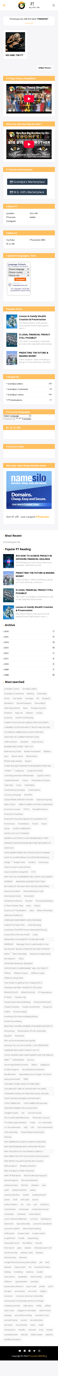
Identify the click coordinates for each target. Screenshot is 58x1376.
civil (35, 1204)
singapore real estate (26, 1310)
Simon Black (40, 703)
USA (32, 1127)
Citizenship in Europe (40, 780)
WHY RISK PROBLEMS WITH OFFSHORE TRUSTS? (24, 1146)
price (50, 1286)
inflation (29, 713)
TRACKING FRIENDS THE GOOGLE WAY (20, 1108)
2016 (29, 631)
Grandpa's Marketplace (29, 182)
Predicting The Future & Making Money (21, 1016)
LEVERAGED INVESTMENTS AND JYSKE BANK (22, 920)
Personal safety (20, 1011)
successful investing (23, 1315)
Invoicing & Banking (44, 901)
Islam (28, 905)
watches (49, 1334)
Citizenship (42, 693)
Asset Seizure (37, 741)
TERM (25, 1079)
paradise (34, 1281)
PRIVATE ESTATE (11, 992)
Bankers (47, 751)
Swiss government (12, 1079)
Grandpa (29, 698)
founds (39, 1243)
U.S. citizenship (45, 1122)
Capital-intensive (11, 780)
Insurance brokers (12, 891)
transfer (21, 1329)
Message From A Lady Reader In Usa (32, 944)
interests (23, 1257)
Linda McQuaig (34, 925)
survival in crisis (42, 1315)
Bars (6, 756)
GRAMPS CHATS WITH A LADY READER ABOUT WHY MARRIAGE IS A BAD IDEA (26, 838)
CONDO (7, 770)
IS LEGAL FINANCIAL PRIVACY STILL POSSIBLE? (34, 336)
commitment (9, 1209)
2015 (29, 636)
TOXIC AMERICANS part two (35, 1103)
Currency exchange (12, 794)
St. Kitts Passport (11, 1069)
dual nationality (23, 1223)
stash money (44, 1310)
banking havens (39, 1194)
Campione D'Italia (35, 770)
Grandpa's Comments (30, 389)
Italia (32, 910)
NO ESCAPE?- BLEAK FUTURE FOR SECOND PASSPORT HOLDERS (27, 949)
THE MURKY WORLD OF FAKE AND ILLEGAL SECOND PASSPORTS (26, 1094)
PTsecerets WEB (37, 239)
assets (32, 1190)
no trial (48, 1276)
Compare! (20, 279)
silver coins (9, 1310)
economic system (12, 1228)
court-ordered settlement (15, 1219)
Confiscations (34, 790)
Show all (29, 23)
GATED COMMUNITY (22, 828)
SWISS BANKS (18, 1060)
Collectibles (29, 785)
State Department (12, 708)
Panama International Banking (17, 1002)
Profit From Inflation (13, 1021)
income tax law (10, 1252)
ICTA (33, 872)
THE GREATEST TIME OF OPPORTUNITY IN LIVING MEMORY (25, 1089)
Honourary (43, 862)
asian (6, 1190)
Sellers (34, 1064)
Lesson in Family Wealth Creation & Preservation (32, 318)
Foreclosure (9, 823)
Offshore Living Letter (13, 978)
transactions (9, 1329)
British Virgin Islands (13, 761)
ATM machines (10, 741)
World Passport (11, 1180)
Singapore (44, 1064)
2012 (29, 653)
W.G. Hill (33, 213)
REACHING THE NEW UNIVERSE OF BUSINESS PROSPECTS (28, 1026)
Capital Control (43, 775)
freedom (8, 713)
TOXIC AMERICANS (12, 1103)
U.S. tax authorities (12, 1127)
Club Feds (8, 785)
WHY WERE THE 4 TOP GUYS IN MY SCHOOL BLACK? (26, 1156)
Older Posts (44, 67)
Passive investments (31, 1007)
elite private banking (32, 1228)
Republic (8, 1035)
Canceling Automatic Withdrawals (19, 775)
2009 (29, 669)
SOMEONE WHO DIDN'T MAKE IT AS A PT (21, 1050)
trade (41, 1325)
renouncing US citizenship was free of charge (23, 1301)
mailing (7, 1272)
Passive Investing (11, 1007)
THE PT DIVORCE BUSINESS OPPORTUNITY (22, 1098)
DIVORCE (28, 794)
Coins (18, 785)
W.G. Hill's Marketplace (29, 192)
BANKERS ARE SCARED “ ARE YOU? (18, 746)
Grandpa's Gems (30, 394)
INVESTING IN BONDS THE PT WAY (30, 881)
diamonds (8, 1223)
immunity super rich (43, 1247)
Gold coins (9, 847)
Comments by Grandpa (14, 790)
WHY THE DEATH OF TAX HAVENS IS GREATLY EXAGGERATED (23, 1152)
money (39, 713)
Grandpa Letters (30, 383)
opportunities (21, 1281)
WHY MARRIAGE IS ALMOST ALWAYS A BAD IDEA (25, 1141)
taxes (33, 1325)
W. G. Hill (10, 243)
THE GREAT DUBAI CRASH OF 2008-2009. (22, 1084)
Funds (7, 828)
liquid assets (20, 1267)
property (8, 717)
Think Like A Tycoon (41, 1117)
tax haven (8, 1325)
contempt (21, 1214)
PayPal (7, 1011)
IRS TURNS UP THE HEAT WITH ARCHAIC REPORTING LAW (26, 886)
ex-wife (21, 1238)
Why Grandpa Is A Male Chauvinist (19, 1170)
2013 (29, 647)
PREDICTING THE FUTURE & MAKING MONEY (33, 354)
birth (15, 1199)
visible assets (36, 1334)
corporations (34, 1214)
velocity (24, 1334)
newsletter (22, 1276)
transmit (32, 1329)
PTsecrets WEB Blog (37, 1356)
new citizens (9, 1276)
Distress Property (44, 799)
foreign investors (38, 708)
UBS (25, 1127)
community (23, 1209)
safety (39, 1305)
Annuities (24, 741)
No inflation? (9, 958)
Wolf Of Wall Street (12, 1175)
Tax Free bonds (34, 1113)
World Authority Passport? (35, 1175)
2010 (29, 664)
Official (7, 973)
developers (46, 1219)
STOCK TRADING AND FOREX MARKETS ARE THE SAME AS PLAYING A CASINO (28, 1055)
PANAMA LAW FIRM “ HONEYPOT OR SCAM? (23, 987)
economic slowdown (42, 1223)
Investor (28, 901)
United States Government (32, 1132)
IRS (38, 698)
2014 (29, 642)
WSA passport (10, 1166)
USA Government (44, 1127)
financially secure (11, 1243)
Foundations (23, 823)
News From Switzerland (40, 954)
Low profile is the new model (17, 934)
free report (9, 1247)
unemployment (11, 1334)
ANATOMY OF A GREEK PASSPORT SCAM (21, 737)
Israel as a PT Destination (15, 910)
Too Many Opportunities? (15, 1122)
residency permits (12, 1305)
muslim (40, 1272)
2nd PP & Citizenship (24, 717)
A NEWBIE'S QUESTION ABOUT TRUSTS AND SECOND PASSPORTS (27, 727)
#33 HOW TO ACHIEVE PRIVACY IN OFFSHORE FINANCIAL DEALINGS (34, 557)
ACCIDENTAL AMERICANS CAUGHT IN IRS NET (23, 732)
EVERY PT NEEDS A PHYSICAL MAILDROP (36, 804)
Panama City (20, 997)
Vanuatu (7, 1137)
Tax (22, 1113)
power (42, 1286)
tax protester (21, 1325)
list (30, 1267)
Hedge (7, 862)
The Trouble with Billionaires (16, 1117)
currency (34, 1219)
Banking (30, 693)
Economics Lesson (12, 809)
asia (44, 1185)
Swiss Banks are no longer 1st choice (35, 1074)
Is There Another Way (13, 905)
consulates (9, 1214)
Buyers (28, 761)
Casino (25, 780)
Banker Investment (32, 751)
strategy (7, 1315)
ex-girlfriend (9, 1238)
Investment (29, 896)
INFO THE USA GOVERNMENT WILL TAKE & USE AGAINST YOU (28, 877)
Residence (8, 703)
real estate (17, 698)
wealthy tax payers (12, 1339)
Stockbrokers (10, 1074)
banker (26, 1194)
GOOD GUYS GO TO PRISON (16, 833)
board (35, 1199)
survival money (10, 1320)
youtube (10, 213)
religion (43, 1291)
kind (47, 1262)
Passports (47, 1007)
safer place (28, 1305)
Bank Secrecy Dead (12, 751)
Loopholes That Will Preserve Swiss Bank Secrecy (25, 929)
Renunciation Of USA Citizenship (32, 1031)
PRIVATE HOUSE (28, 992)
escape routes (38, 1233)
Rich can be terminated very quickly (19, 1040)
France (35, 823)
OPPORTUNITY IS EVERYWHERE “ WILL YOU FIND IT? (26, 968)
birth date (25, 1199)
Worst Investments (29, 1180)
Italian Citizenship (44, 910)
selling (47, 1305)
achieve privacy (11, 1185)
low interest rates (42, 1267)
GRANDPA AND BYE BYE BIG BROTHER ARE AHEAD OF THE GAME (27, 843)
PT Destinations (30, 400)
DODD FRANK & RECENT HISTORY (18, 799)
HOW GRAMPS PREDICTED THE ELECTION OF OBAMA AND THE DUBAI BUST (27, 853)
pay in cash (31, 1286)
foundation (27, 1243)
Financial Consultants (13, 814)
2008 (29, 674)
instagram (11, 221)
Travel (32, 1122)
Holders (31, 862)
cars (28, 1204)
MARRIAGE (8, 944)
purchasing (20, 1291)
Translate (26, 418)
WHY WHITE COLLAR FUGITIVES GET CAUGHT (23, 1161)
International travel (12, 896)
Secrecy (30, 1060)
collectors (44, 1204)
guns (19, 1247)
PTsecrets (11, 217)
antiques (35, 1185)
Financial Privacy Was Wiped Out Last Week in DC (25, 819)
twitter (33, 217)
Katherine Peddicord (13, 915)
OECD (21, 958)
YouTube (10, 239)
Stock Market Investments (33, 1069)
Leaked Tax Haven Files (14, 925)
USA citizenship (11, 1132)
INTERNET (8, 881)
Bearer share (17, 756)
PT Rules (8, 997)
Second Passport (24, 703)
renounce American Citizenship (29, 1296)
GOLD (7, 698)
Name (7, 954)
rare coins (32, 1291)
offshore (8, 1281)
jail (41, 1262)
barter (7, 1199)
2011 (29, 658)
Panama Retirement (42, 1002)
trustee (49, 1329)
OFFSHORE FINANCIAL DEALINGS (18, 963)
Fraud (44, 823)
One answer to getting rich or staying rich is (23, 982)
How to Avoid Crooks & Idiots (17, 867)
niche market (36, 1276)
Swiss (25, 708)
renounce (8, 1296)
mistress (29, 1272)
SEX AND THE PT (14, 55)
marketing (18, 1272)
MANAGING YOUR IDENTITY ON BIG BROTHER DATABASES (24, 939)
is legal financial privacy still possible (20, 1262)
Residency (19, 1035)
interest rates (10, 1257)
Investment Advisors (13, 901)
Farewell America (40, 809)
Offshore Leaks (37, 973)
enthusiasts (9, 1233)
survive (24, 1320)
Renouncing (9, 1031)
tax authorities (36, 1320)
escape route (23, 1233)
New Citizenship (20, 954)
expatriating (33, 1238)
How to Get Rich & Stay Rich (16, 872)
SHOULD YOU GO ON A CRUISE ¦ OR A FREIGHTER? (26, 1045)
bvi (22, 1204)
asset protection (19, 1190)
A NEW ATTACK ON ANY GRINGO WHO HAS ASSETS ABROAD (26, 723)
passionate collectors (13, 1286)
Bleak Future (31, 756)
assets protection (12, 1194)
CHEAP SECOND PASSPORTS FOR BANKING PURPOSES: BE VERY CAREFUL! (27, 766)
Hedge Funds (19, 862)
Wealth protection (28, 1166)
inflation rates (27, 1252)
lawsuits (7, 1267)
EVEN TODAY (9, 804)
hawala (28, 1247)
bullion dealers (10, 1204)
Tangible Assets (11, 1113)
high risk (19, 713)
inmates (39, 1252)
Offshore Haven (21, 973)
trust (41, 1329)
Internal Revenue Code (33, 891)
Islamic (37, 905)
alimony (24, 1185)
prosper (8, 1291)
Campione (19, 770)
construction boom (40, 1209)
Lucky (35, 934)
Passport (46, 698)
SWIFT (6, 1060)
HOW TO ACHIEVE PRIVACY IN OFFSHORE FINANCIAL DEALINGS (26, 858)
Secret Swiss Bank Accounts (16, 1064)
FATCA (26, 809)
